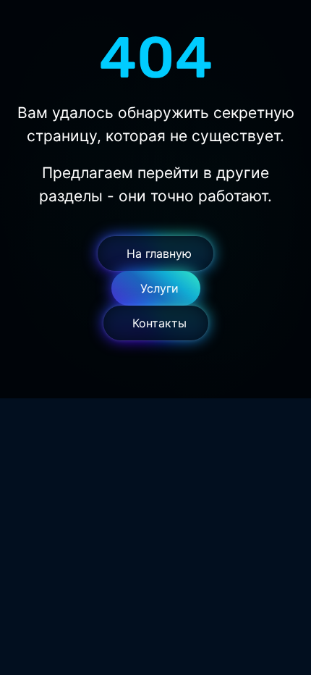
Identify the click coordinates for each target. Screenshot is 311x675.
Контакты (159, 323)
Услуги (159, 288)
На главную (159, 253)
